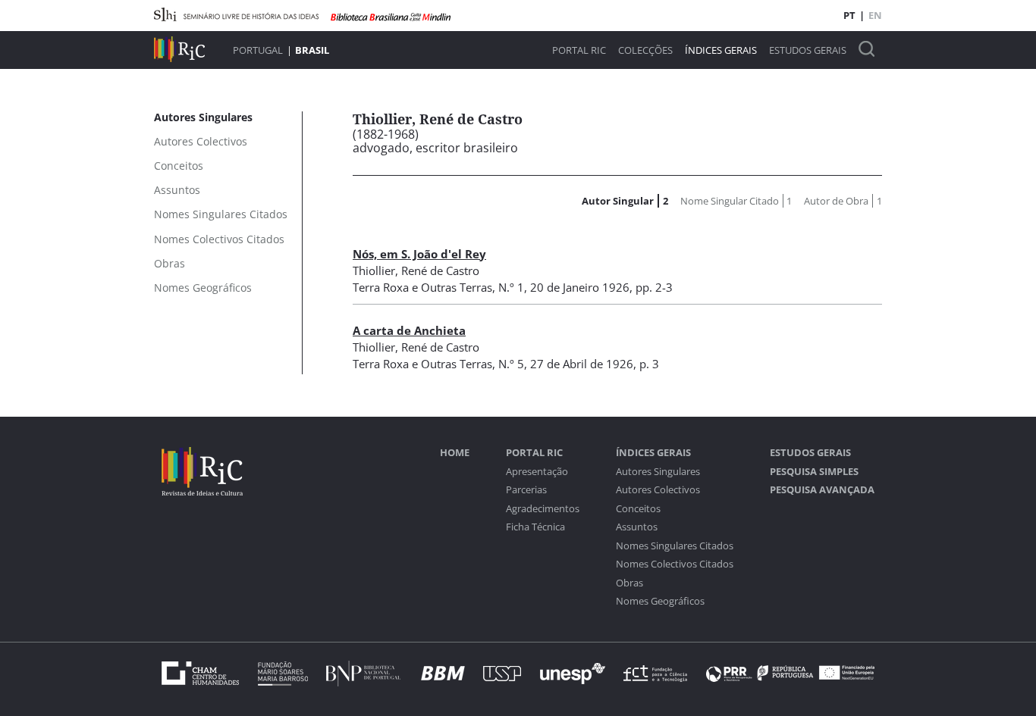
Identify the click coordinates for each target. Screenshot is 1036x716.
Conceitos (638, 508)
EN (875, 15)
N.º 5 (511, 363)
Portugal (258, 50)
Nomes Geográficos (660, 601)
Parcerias (526, 490)
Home (454, 452)
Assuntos (637, 527)
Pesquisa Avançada (822, 490)
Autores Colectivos (658, 490)
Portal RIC (579, 50)
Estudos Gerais (807, 50)
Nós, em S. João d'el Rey (419, 253)
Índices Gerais (721, 50)
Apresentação (537, 471)
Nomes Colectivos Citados (674, 564)
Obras (629, 583)
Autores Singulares (658, 471)
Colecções (645, 50)
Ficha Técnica (535, 527)
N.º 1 (511, 287)
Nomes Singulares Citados (674, 546)
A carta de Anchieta (409, 330)
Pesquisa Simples (814, 471)
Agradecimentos (542, 508)
